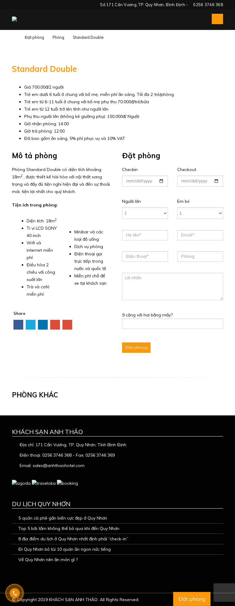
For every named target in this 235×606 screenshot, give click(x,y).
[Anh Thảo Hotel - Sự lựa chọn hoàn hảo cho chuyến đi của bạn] (27, 18)
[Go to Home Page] (14, 37)
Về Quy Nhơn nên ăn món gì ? (48, 559)
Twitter (30, 325)
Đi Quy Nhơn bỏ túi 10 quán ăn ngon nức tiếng (64, 549)
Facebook (18, 325)
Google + (55, 325)
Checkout (186, 169)
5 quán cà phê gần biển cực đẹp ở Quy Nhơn (62, 518)
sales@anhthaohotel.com (58, 465)
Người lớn (131, 201)
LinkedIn (43, 325)
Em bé (183, 201)
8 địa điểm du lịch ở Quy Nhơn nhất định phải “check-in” (73, 539)
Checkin (130, 169)
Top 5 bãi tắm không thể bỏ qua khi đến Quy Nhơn (68, 528)
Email (67, 325)
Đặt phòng (191, 598)
